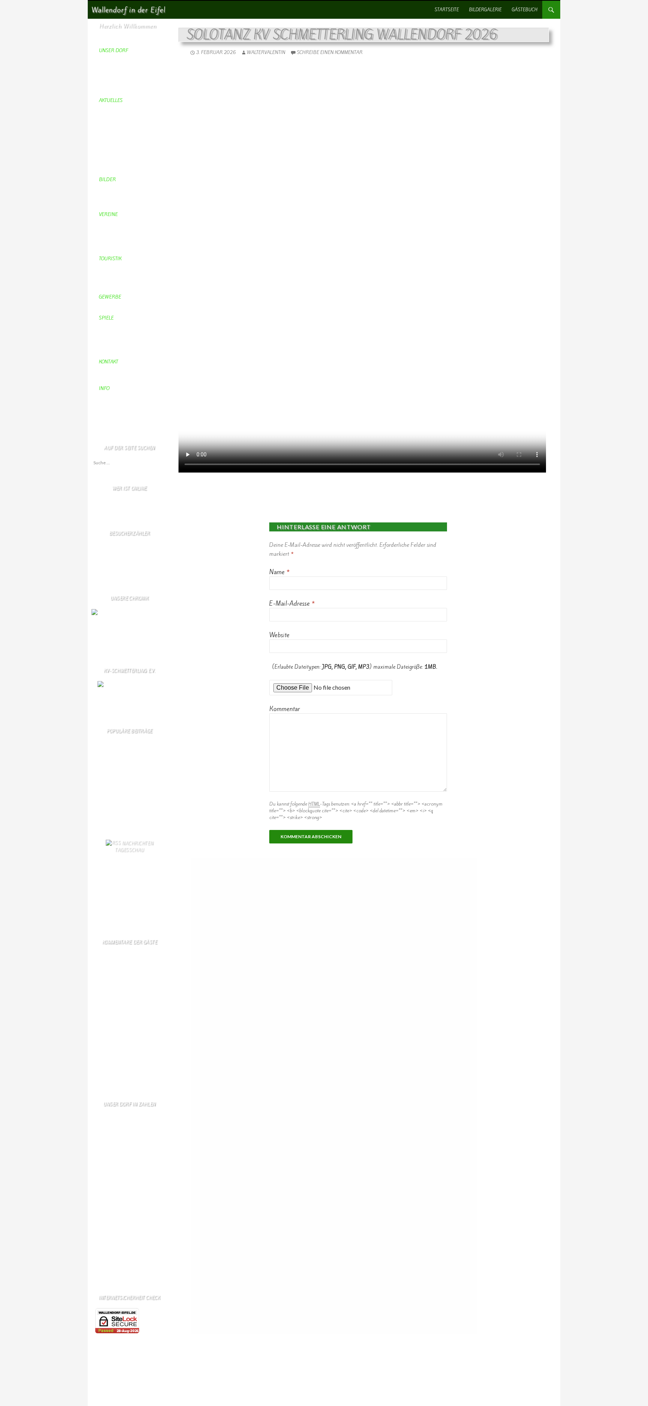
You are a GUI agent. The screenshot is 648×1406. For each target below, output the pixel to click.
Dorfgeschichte (107, 812)
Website (279, 634)
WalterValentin (266, 52)
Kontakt (99, 818)
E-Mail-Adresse (292, 603)
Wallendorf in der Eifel (128, 10)
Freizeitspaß (103, 771)
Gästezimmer (104, 778)
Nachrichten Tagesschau (134, 846)
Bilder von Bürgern (111, 798)
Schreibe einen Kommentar (330, 52)
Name (279, 571)
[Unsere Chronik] (110, 612)
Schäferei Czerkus (109, 764)
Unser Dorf (103, 805)
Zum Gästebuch (107, 1079)
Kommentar (284, 708)
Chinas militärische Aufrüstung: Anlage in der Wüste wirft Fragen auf (131, 870)
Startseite (447, 10)
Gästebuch (524, 10)
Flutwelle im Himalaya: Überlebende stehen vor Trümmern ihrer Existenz (132, 904)
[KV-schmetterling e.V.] (129, 691)
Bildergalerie (485, 10)
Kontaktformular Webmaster (119, 791)
